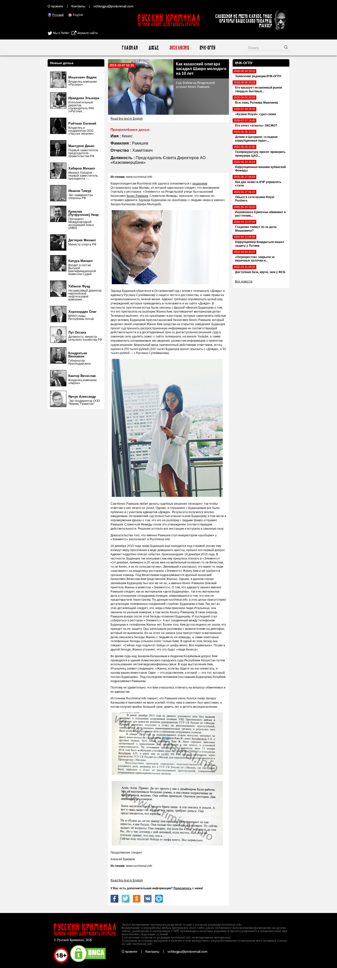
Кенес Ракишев (137, 196)
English (78, 15)
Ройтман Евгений (82, 123)
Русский (58, 15)
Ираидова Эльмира (83, 98)
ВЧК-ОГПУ (207, 47)
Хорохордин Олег (82, 312)
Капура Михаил (80, 261)
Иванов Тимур (79, 191)
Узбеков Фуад (79, 286)
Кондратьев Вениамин (77, 354)
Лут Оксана (77, 332)
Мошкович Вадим (82, 77)
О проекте (55, 6)
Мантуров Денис (81, 146)
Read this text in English (127, 118)
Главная (130, 47)
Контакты (78, 6)
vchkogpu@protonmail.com (113, 6)
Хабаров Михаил (81, 168)
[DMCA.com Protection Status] (87, 962)
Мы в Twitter (60, 33)
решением (199, 183)
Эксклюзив (179, 47)
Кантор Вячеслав (82, 376)
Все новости (243, 281)
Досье (153, 47)
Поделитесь (182, 888)
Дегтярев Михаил (82, 240)
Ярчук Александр (82, 396)
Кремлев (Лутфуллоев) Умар (83, 213)
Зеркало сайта (87, 33)
